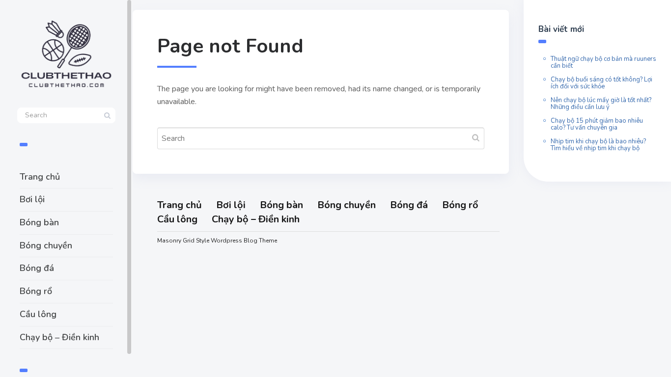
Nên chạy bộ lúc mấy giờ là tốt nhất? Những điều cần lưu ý (601, 103)
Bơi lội (32, 199)
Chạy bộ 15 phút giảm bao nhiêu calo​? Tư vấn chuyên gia (597, 124)
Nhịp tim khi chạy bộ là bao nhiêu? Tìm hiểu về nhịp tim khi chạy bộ (598, 145)
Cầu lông (38, 314)
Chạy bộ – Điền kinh (59, 337)
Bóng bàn (39, 222)
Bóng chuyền (46, 245)
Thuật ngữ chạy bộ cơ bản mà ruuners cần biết (603, 62)
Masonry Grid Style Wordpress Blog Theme (217, 240)
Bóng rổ (36, 291)
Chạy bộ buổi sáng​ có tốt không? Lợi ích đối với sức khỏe (601, 83)
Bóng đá (37, 268)
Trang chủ (40, 177)
